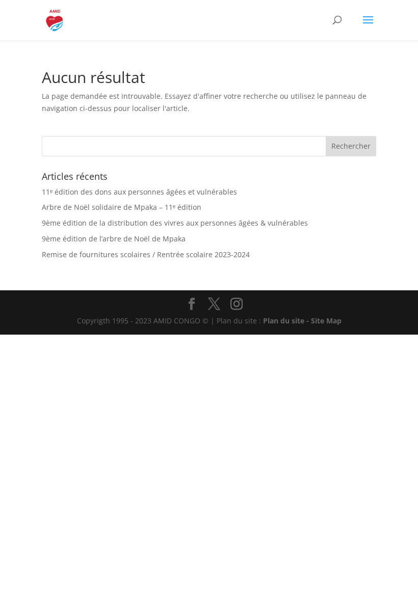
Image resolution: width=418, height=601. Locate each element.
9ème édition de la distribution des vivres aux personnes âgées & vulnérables (175, 223)
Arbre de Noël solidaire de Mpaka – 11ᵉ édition (121, 207)
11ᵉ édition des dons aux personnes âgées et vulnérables (139, 192)
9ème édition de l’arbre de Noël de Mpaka (114, 238)
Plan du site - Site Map (302, 320)
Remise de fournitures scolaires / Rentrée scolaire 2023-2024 (146, 254)
